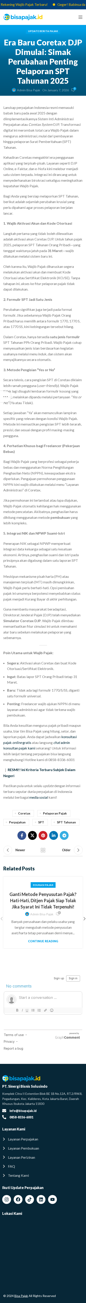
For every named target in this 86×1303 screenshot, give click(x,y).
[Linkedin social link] (53, 835)
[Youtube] (52, 1199)
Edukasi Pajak (43, 885)
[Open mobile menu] (80, 17)
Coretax (24, 813)
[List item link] (43, 1139)
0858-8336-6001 (21, 1117)
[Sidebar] (5, 396)
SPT (41, 822)
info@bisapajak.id (23, 1111)
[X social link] (32, 835)
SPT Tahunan (66, 822)
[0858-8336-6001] (4, 1117)
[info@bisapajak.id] (4, 1111)
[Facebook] (18, 1199)
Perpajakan (17, 822)
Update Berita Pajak (43, 31)
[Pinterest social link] (43, 835)
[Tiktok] (29, 1199)
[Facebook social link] (21, 835)
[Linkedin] (41, 1199)
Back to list (43, 850)
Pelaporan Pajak (55, 813)
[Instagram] (6, 1199)
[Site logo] (23, 16)
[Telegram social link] (64, 835)
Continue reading (43, 941)
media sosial (38, 797)
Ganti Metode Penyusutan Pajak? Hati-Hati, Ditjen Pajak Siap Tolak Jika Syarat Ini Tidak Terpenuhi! (43, 900)
